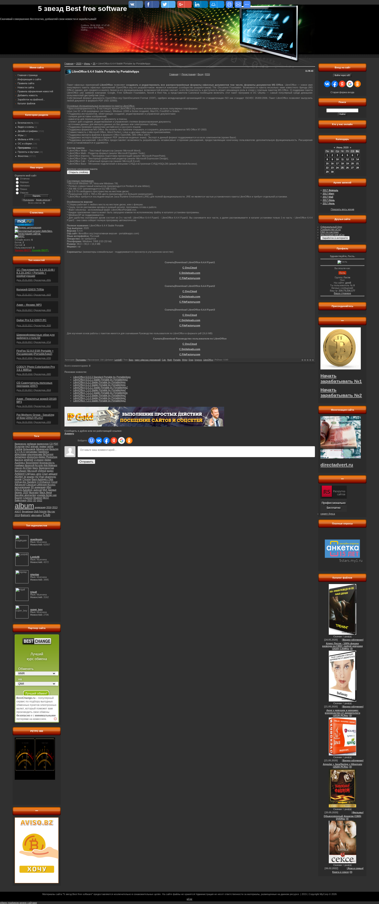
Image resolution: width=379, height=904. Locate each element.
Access (51, 484)
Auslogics (20, 462)
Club (46, 515)
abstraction (30, 495)
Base (34, 479)
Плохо (23, 189)
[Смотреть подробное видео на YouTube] (55, 719)
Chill (27, 473)
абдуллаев (21, 454)
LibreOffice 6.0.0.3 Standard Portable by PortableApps (102, 377)
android (28, 459)
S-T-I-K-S (20, 451)
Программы (24, 147)
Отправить (86, 461)
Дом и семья (355, 868)
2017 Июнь (329, 200)
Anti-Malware (50, 465)
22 (327, 167)
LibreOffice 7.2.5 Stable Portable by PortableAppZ (99, 400)
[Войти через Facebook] (106, 440)
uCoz (189, 899)
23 (332, 167)
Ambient (20, 473)
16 (332, 163)
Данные (52, 489)
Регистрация (189, 74)
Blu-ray (51, 511)
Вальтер (53, 449)
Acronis (39, 465)
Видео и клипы (26, 127)
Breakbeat (27, 511)
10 (337, 159)
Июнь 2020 (342, 147)
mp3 (27, 446)
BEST (46, 497)
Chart (45, 473)
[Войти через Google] (121, 440)
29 (327, 171)
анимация (40, 507)
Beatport (37, 497)
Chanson (28, 497)
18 (342, 163)
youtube (41, 495)
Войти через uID (342, 75)
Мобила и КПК (25, 139)
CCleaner (39, 459)
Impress (198, 360)
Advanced (20, 484)
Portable (177, 360)
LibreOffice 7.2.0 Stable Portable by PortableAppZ (99, 390)
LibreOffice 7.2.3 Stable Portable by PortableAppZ (99, 395)
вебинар (31, 443)
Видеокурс (21, 443)
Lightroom (41, 484)
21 (357, 163)
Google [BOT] (40, 250)
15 (327, 163)
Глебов (18, 449)
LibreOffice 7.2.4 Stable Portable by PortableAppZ (99, 398)
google (18, 479)
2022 (39, 500)
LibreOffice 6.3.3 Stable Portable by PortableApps (99, 385)
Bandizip (31, 482)
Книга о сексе (340, 872)
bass (33, 473)
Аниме (42, 446)
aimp (38, 473)
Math (169, 360)
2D (34, 500)
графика (19, 465)
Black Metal (45, 492)
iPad (41, 476)
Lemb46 (118, 360)
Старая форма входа (342, 92)
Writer (184, 360)
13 (352, 159)
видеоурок (43, 443)
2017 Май (328, 196)
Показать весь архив (342, 209)
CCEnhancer (44, 482)
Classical (31, 484)
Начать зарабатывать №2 (341, 392)
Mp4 (45, 489)
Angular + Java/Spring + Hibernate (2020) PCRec (342, 765)
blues (35, 468)
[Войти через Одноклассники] (129, 440)
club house (40, 511)
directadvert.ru (336, 464)
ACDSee (27, 468)
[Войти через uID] (91, 440)
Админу (69, 433)
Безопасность (25, 122)
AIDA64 (19, 476)
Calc (164, 360)
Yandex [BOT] (23, 250)
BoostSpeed (32, 462)
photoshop (32, 457)
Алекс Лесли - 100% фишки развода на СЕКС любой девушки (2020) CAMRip (342, 646)
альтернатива (34, 454)
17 (337, 163)
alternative (36, 515)
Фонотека (23, 156)
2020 (25, 492)
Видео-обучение (353, 639)
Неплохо (25, 185)
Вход (200, 74)
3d (24, 476)
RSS (207, 74)
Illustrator (34, 492)
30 (332, 171)
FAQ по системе (329, 232)
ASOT (18, 511)
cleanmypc (50, 476)
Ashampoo (20, 457)
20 (352, 163)
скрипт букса (327, 513)
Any (24, 482)
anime (50, 446)
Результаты (28, 200)
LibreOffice (208, 360)
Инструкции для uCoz (332, 234)
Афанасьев (42, 449)
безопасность (47, 462)
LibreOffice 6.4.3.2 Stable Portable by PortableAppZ (100, 387)
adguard (52, 473)
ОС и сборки (25, 143)
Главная (173, 74)
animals (34, 446)
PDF (56, 443)
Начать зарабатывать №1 (341, 378)
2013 (54, 507)
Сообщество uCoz (330, 229)
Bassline (19, 495)
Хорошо (24, 182)
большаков (29, 449)
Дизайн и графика (28, 131)
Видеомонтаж (46, 468)
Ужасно (24, 192)
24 (337, 167)
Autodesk (28, 489)
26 (347, 167)
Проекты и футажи (28, 152)
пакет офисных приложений (148, 360)
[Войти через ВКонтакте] (99, 440)
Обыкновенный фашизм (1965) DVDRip (342, 817)
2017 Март (328, 193)
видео (50, 470)
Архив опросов (43, 200)
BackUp (19, 459)
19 (347, 163)
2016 (49, 507)
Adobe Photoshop (47, 457)
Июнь (87, 63)
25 (94, 63)
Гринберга (43, 451)
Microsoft (32, 470)
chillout (42, 470)
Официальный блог (331, 227)
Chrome (26, 479)
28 (357, 167)
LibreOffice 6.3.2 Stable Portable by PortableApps (99, 382)
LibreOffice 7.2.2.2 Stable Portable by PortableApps (100, 392)
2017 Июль (329, 203)
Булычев (20, 446)
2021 (29, 500)
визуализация (22, 487)
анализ (30, 476)
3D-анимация (38, 487)
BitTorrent (48, 454)
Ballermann (21, 500)
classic (18, 468)
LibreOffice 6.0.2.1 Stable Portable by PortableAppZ (100, 379)
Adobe (47, 459)
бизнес (18, 492)
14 (357, 159)
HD (37, 476)
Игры (20, 135)
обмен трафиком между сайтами (18, 902)
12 (347, 159)
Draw (191, 360)
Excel (54, 482)
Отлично (25, 178)
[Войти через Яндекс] (114, 440)
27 (352, 167)
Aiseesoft (29, 465)
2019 (17, 515)
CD (51, 443)
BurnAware (21, 470)
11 (342, 159)
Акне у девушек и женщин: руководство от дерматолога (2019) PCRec (342, 713)
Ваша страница (342, 293)
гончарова (31, 451)
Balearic (25, 515)
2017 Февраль (330, 190)
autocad (37, 489)
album (24, 506)
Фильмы (357, 812)
